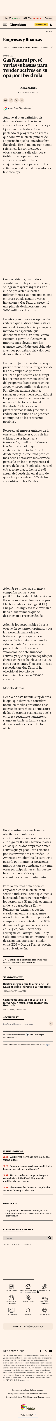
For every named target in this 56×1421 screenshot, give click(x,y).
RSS (24, 1397)
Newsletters (32, 1397)
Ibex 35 (8, 18)
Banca (6, 48)
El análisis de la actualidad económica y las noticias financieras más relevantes (25, 961)
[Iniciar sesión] (51, 24)
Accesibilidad (11, 1397)
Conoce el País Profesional (28, 1326)
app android (44, 1314)
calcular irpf (11, 1291)
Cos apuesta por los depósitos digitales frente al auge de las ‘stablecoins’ (27, 1167)
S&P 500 (27, 18)
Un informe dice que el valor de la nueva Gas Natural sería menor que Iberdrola (25, 1003)
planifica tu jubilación (11, 1302)
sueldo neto (44, 1291)
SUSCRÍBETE (41, 25)
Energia (35, 48)
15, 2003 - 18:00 (28, 92)
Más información (9, 1038)
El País (49, 31)
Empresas (28, 1024)
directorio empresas (44, 1302)
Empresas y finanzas (22, 40)
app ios (28, 1314)
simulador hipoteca (28, 1291)
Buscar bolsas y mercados (18, 1229)
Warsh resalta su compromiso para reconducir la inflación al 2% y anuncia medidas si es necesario (25, 1178)
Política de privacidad (38, 1394)
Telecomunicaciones (21, 48)
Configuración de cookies (18, 1394)
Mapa (20, 1397)
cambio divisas (28, 1301)
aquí (47, 1045)
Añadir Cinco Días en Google (19, 108)
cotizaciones (11, 1314)
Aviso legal (25, 1390)
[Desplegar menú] (5, 25)
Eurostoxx (16, 1245)
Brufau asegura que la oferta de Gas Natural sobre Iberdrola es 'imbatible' (27, 985)
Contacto (16, 1390)
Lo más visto (10, 1203)
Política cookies (36, 1390)
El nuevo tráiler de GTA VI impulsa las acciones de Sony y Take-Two (26, 1189)
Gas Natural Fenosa (12, 1024)
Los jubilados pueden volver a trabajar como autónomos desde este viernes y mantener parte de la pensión (28, 1213)
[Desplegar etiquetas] (51, 1023)
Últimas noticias (13, 1151)
